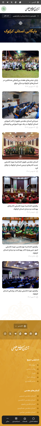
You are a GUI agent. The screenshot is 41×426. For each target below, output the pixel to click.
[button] (6, 16)
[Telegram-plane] (7, 2)
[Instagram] (3, 2)
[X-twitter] (11, 2)
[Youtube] (25, 333)
